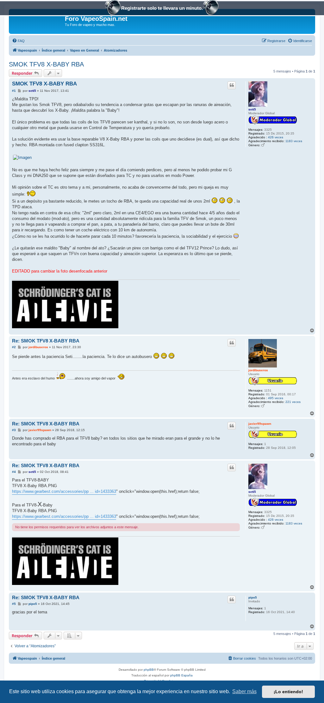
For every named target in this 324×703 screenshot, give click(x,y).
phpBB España (181, 675)
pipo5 (252, 597)
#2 (14, 347)
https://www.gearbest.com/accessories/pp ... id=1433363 (64, 491)
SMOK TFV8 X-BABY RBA (46, 64)
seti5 (252, 109)
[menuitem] (18, 41)
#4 (14, 472)
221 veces (293, 402)
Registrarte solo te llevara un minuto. (162, 8)
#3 (14, 430)
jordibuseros (258, 370)
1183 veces (293, 141)
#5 (14, 604)
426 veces (275, 137)
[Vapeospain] (37, 20)
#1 (14, 90)
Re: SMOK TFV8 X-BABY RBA (45, 340)
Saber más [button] (244, 691)
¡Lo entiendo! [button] (288, 691)
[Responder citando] (231, 85)
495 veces (275, 398)
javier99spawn (259, 423)
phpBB (149, 669)
